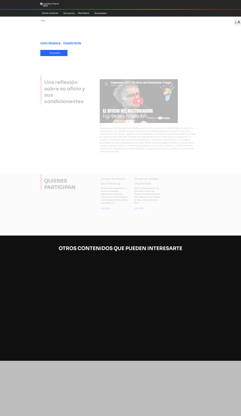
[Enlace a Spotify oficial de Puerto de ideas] (193, 13)
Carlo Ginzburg (50, 43)
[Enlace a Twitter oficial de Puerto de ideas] (182, 13)
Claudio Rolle (72, 43)
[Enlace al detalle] (74, 348)
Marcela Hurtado (51, 299)
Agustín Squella (51, 302)
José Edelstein (91, 295)
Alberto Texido (50, 296)
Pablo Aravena (50, 293)
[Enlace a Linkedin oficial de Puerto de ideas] (197, 13)
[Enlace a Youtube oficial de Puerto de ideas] (189, 13)
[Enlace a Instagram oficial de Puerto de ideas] (186, 13)
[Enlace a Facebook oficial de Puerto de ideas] (179, 13)
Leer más (105, 208)
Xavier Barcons (133, 298)
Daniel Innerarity (174, 295)
